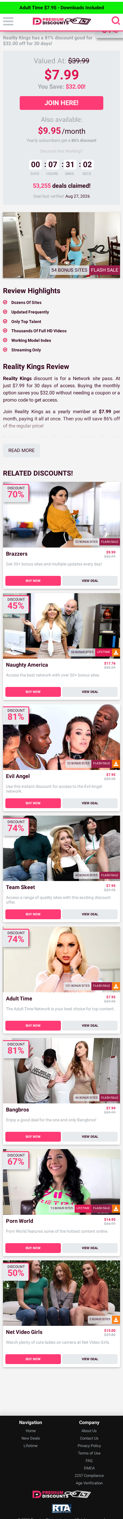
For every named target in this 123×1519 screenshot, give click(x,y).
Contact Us (89, 1438)
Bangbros (17, 1110)
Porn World (19, 1221)
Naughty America (27, 665)
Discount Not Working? (61, 151)
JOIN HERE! (61, 103)
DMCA (89, 1468)
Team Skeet (20, 887)
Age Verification (89, 1483)
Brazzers (16, 554)
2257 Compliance (89, 1475)
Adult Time (19, 999)
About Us (89, 1431)
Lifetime (31, 1445)
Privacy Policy (89, 1445)
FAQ (89, 1460)
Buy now (33, 581)
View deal (90, 581)
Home (31, 1431)
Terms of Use (89, 1453)
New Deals (30, 1438)
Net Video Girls (24, 1332)
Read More (21, 450)
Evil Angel (18, 776)
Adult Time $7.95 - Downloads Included (61, 7)
